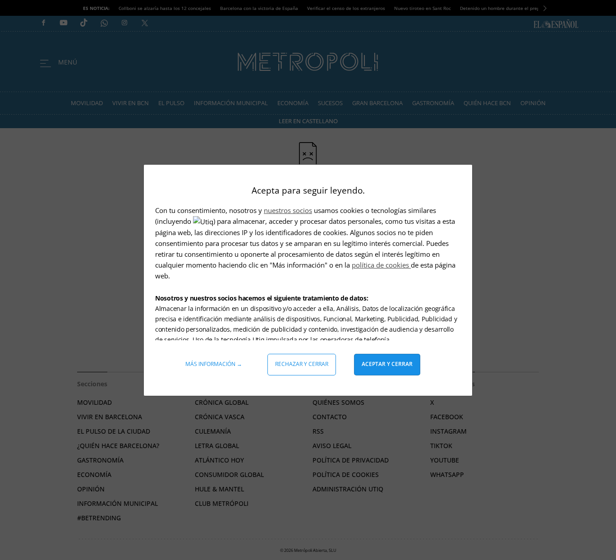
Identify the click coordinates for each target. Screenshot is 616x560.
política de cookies (381, 264)
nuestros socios (288, 210)
